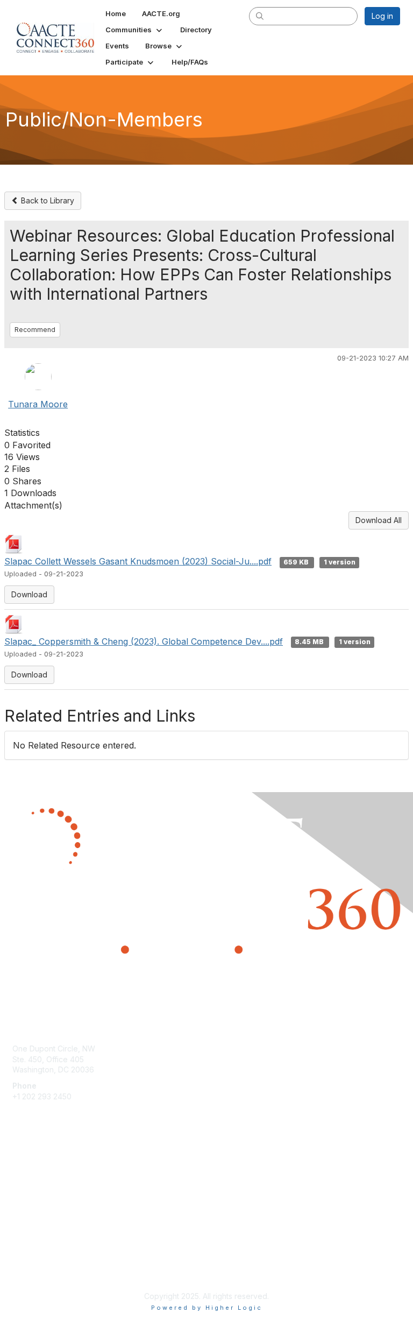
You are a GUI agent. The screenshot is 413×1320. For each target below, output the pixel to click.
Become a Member (46, 1166)
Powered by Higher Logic (206, 1307)
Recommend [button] (35, 330)
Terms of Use (36, 1269)
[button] (134, 30)
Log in (382, 15)
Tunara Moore (38, 404)
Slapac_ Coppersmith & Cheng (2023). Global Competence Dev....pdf (143, 641)
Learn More (32, 1187)
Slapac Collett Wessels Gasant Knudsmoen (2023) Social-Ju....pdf (138, 561)
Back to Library (46, 200)
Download (29, 594)
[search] (260, 15)
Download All (378, 520)
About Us (28, 1258)
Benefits (26, 1177)
